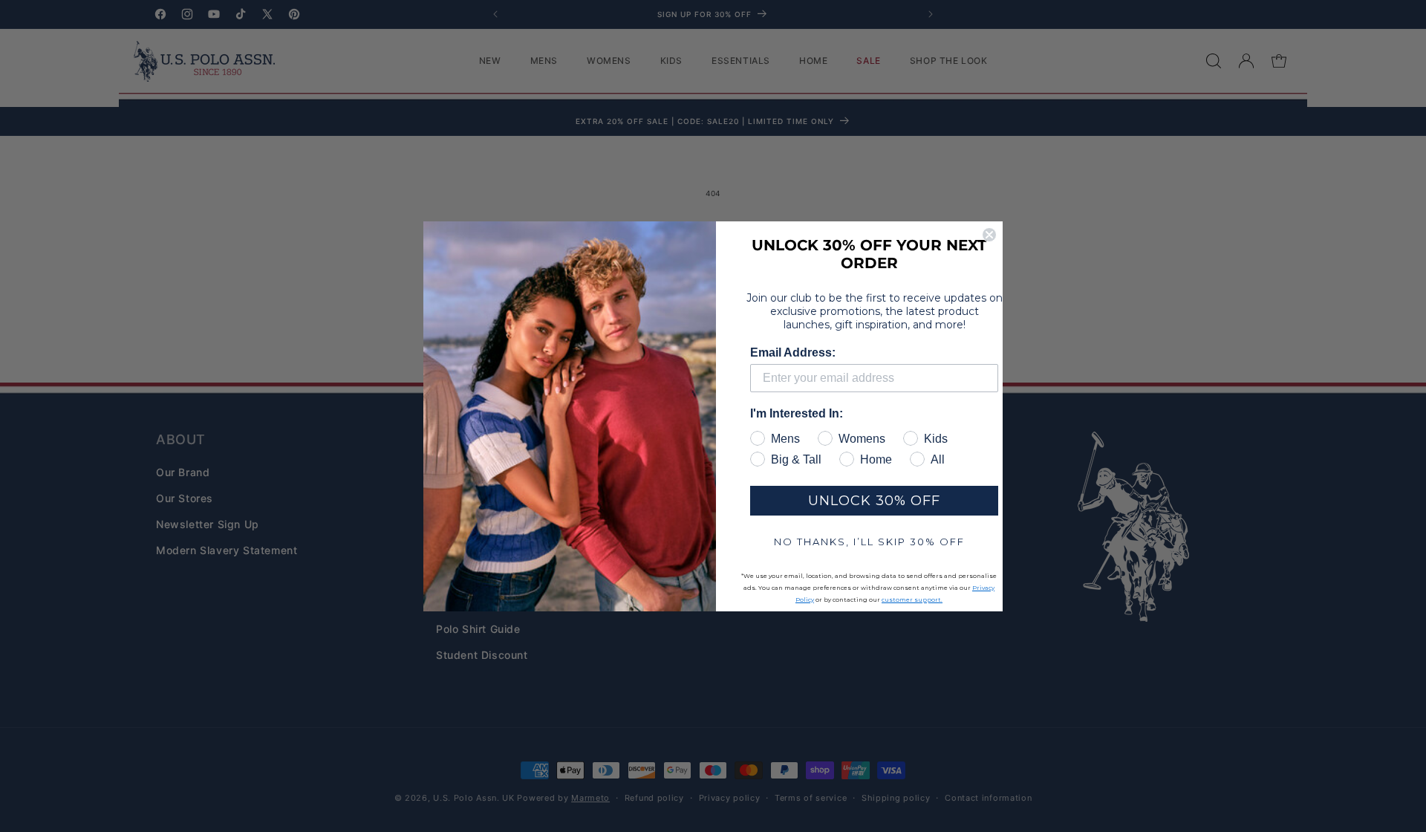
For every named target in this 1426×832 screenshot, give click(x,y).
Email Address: (793, 352)
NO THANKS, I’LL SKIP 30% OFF (869, 541)
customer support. (912, 599)
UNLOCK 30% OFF (874, 501)
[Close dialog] (989, 234)
